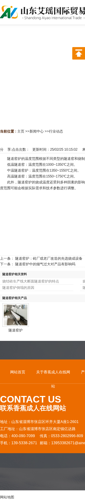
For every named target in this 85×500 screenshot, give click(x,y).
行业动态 (56, 131)
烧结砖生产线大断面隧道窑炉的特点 (30, 281)
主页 (20, 131)
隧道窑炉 (15, 330)
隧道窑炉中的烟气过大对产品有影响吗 (45, 264)
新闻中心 (37, 131)
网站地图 (7, 497)
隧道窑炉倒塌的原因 (18, 288)
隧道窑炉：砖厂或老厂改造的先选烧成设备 (48, 258)
